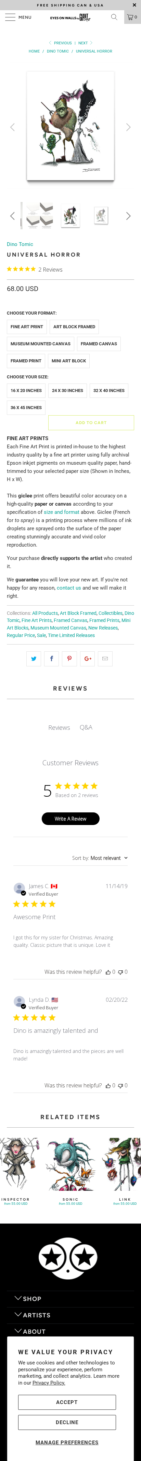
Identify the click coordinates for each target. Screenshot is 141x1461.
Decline (67, 1422)
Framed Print (26, 360)
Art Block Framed (74, 326)
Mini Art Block (69, 360)
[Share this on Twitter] (33, 658)
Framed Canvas (99, 343)
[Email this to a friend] (105, 658)
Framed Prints (104, 620)
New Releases (103, 628)
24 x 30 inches (67, 390)
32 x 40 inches (109, 390)
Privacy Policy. (49, 1383)
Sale (41, 635)
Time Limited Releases (71, 635)
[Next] (127, 127)
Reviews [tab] (59, 727)
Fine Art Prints (37, 620)
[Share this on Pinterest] (69, 658)
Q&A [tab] (86, 727)
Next (83, 43)
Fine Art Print (27, 326)
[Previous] (14, 127)
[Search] (117, 17)
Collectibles (111, 613)
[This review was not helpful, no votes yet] (120, 971)
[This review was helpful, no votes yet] (108, 971)
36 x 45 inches (26, 407)
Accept (67, 1402)
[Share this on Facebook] (51, 658)
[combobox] (100, 858)
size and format (61, 512)
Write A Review (70, 818)
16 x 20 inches (26, 390)
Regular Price (21, 635)
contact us (69, 588)
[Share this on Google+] (87, 658)
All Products (45, 613)
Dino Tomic (20, 244)
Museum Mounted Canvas (40, 343)
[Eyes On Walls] (70, 17)
